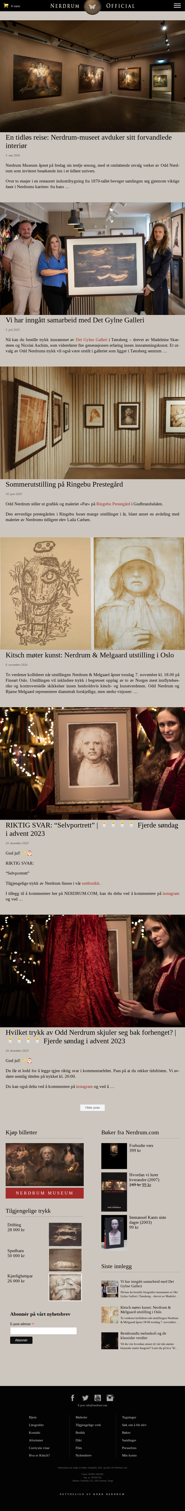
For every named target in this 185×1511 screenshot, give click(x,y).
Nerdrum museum (45, 1193)
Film (79, 1448)
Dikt (79, 1440)
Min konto (129, 1455)
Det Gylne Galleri (91, 339)
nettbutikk (90, 883)
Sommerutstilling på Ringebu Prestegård (64, 484)
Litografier (36, 1425)
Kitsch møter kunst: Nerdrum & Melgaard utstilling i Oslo (90, 655)
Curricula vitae (39, 1448)
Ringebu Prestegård (113, 503)
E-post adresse (22, 1324)
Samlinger (129, 1440)
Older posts (92, 1107)
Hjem (33, 1417)
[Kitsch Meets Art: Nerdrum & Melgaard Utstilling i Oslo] (109, 1315)
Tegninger (129, 1417)
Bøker (126, 1432)
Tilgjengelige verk (88, 1425)
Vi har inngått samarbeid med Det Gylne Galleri (75, 320)
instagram (171, 893)
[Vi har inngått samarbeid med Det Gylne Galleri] (109, 1290)
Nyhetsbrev (84, 1455)
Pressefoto (129, 1448)
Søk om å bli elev (134, 1425)
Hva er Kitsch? (39, 1455)
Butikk (80, 1432)
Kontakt (34, 1432)
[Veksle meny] (177, 5)
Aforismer (36, 1440)
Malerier (81, 1417)
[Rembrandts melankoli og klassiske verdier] (109, 1341)
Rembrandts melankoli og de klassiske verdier (143, 1335)
